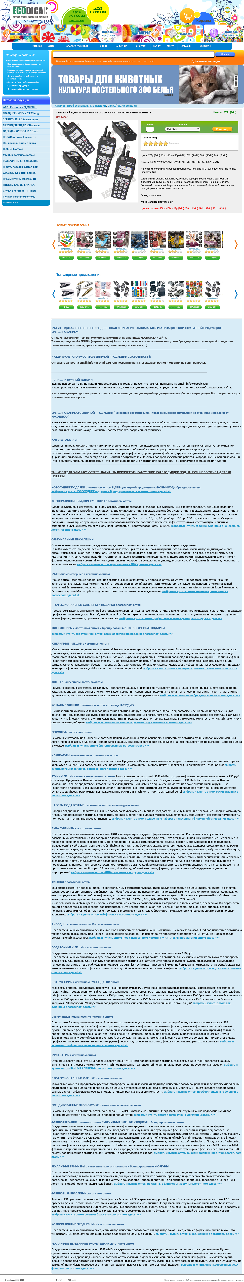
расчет (157, 46)
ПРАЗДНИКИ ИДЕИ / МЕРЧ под (21, 113)
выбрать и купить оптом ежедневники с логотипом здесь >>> (197, 1234)
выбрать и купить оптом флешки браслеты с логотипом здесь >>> (96, 1214)
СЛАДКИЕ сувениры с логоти (19, 173)
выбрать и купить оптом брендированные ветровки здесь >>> (107, 745)
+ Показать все (10, 202)
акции (103, 46)
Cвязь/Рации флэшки (122, 105)
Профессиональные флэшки (86, 105)
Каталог (60, 105)
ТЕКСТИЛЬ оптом (13, 149)
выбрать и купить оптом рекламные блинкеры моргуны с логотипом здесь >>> (168, 1183)
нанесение (121, 46)
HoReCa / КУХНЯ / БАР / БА (19, 185)
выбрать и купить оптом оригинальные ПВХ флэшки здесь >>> (119, 564)
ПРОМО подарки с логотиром (20, 167)
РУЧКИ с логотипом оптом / (19, 197)
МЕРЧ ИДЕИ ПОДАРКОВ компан (21, 125)
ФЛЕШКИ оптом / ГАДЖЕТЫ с (20, 107)
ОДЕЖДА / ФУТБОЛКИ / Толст (20, 131)
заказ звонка (76, 20)
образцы (186, 46)
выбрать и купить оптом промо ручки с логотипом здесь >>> (174, 1115)
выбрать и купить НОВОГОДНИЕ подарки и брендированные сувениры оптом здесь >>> (111, 491)
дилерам (141, 46)
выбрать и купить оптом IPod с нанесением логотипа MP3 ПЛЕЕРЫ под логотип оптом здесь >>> (154, 937)
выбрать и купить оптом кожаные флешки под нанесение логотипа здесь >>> (139, 722)
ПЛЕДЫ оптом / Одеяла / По (19, 179)
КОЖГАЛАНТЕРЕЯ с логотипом (20, 161)
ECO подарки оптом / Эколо (19, 143)
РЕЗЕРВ (170, 46)
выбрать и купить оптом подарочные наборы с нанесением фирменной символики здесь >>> (175, 818)
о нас (51, 46)
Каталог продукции (16, 100)
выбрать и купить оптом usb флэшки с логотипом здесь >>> (107, 914)
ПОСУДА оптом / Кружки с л (19, 137)
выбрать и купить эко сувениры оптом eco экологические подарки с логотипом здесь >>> (112, 634)
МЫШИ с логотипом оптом (19, 155)
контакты (205, 46)
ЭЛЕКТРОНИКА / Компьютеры (20, 119)
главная (37, 46)
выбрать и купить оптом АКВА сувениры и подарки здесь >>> (112, 872)
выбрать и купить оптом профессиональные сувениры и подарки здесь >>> (170, 618)
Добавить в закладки (206, 61)
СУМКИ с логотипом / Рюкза (19, 191)
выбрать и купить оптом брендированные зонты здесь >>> (200, 695)
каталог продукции (77, 46)
